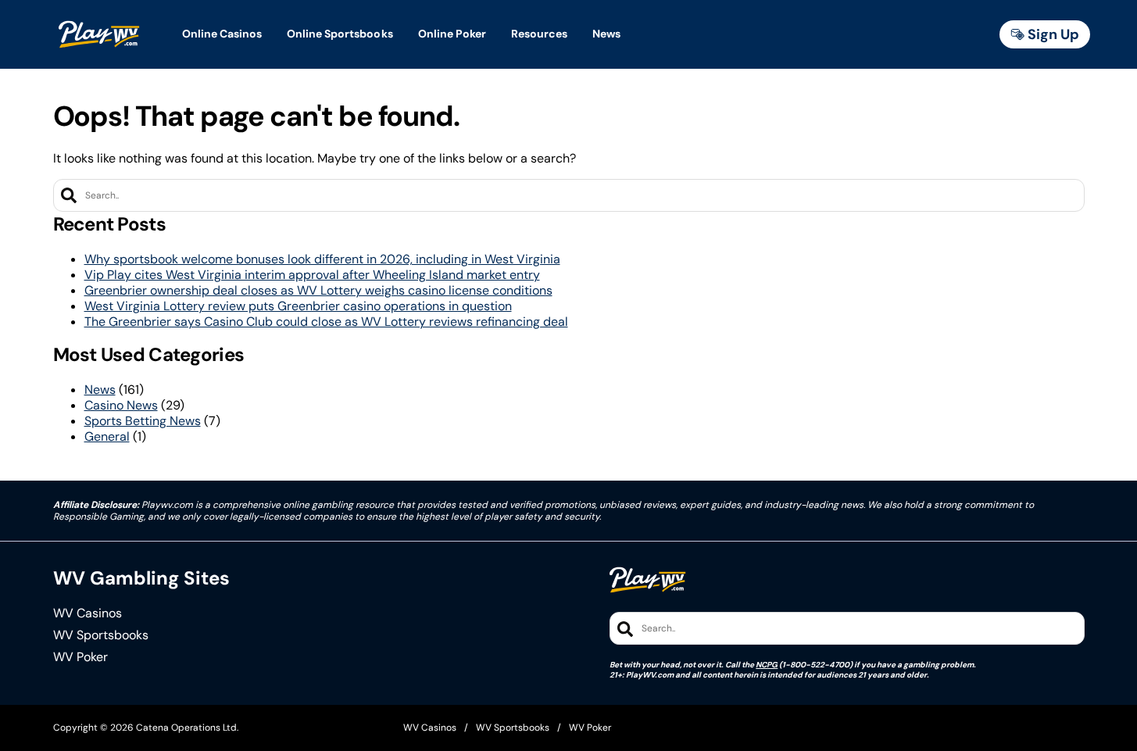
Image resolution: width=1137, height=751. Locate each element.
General (107, 436)
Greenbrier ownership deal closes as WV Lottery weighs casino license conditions (318, 290)
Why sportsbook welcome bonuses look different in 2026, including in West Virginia (322, 259)
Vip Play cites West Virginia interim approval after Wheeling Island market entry (312, 274)
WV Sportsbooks (100, 635)
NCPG (767, 665)
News (100, 389)
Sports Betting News (142, 421)
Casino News (121, 405)
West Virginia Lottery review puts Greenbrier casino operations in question (298, 306)
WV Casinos (87, 613)
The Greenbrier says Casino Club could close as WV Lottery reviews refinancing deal (326, 321)
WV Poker (80, 657)
